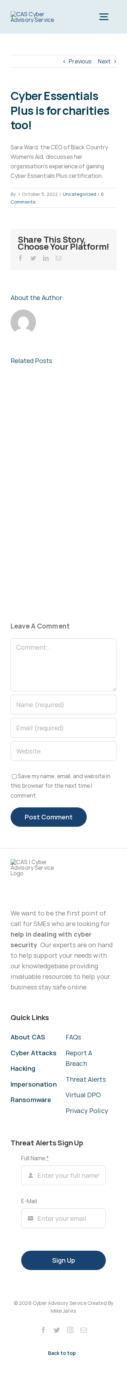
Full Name (35, 1158)
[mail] (83, 1330)
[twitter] (57, 1330)
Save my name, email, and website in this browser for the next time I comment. (60, 785)
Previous (80, 61)
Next (104, 61)
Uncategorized (80, 194)
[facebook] (43, 1330)
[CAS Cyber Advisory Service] (36, 14)
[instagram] (70, 1330)
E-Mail (29, 1201)
